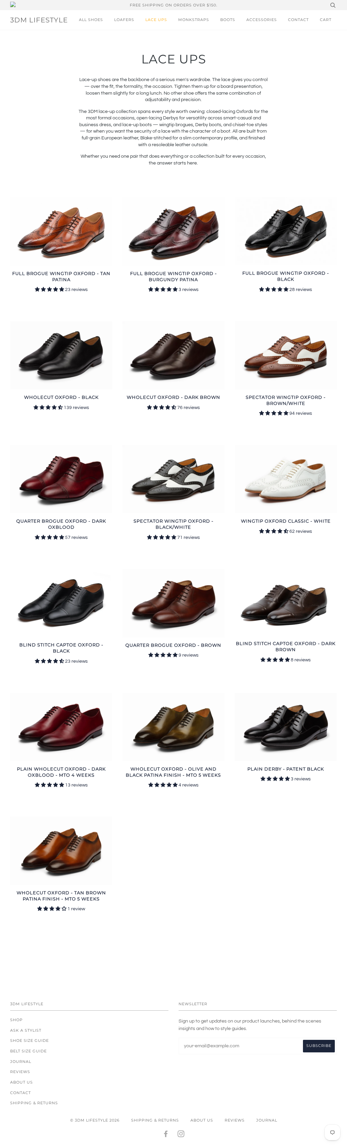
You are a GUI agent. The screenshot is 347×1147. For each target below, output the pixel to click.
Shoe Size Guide (29, 1040)
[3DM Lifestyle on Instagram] (181, 1135)
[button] (50, 289)
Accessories (261, 19)
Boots (227, 19)
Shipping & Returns (34, 1103)
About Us (21, 1082)
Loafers (124, 19)
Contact (298, 19)
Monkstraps (193, 19)
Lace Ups (156, 19)
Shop (16, 1019)
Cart (325, 19)
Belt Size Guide (28, 1051)
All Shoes (91, 19)
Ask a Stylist (25, 1030)
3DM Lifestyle (39, 20)
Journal (20, 1061)
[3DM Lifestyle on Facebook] (165, 1135)
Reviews (20, 1071)
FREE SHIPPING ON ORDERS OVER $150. (173, 5)
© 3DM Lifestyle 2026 (95, 1120)
